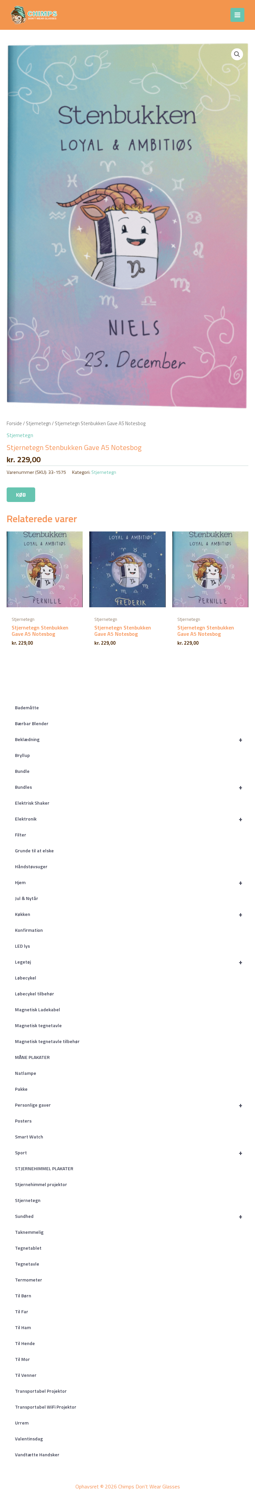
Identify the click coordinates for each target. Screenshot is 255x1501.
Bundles (128, 787)
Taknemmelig (29, 1231)
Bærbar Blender (31, 723)
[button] (237, 54)
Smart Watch (29, 1136)
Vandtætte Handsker (37, 1454)
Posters (23, 1120)
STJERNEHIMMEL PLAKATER (44, 1168)
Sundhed (128, 1216)
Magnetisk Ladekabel (37, 1009)
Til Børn (23, 1295)
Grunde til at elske (34, 850)
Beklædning (128, 739)
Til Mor (22, 1359)
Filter (20, 834)
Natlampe (25, 1073)
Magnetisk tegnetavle (38, 1025)
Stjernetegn (28, 1200)
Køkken (128, 914)
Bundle (22, 771)
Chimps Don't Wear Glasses (117, 15)
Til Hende (25, 1343)
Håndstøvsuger (31, 866)
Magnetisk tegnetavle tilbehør (47, 1041)
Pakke (21, 1088)
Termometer (28, 1279)
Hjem (128, 882)
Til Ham (23, 1327)
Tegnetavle (27, 1263)
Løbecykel (25, 977)
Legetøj (128, 962)
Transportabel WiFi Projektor (45, 1406)
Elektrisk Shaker (32, 802)
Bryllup (22, 755)
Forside (14, 423)
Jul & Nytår (26, 898)
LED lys (22, 945)
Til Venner (26, 1375)
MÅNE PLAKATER (32, 1057)
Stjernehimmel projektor (41, 1184)
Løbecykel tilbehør (34, 993)
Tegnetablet (28, 1247)
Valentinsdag (29, 1438)
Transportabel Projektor (41, 1390)
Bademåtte (27, 707)
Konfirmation (29, 929)
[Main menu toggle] (237, 15)
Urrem (22, 1422)
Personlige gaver (128, 1105)
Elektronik (128, 819)
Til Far (21, 1311)
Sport (128, 1152)
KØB (21, 495)
